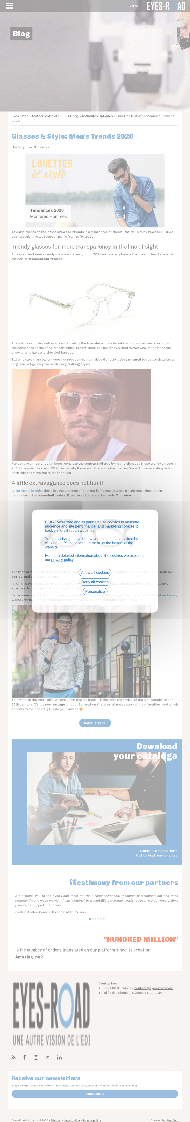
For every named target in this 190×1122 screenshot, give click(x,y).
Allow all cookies (95, 572)
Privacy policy (95, 600)
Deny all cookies (95, 582)
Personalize (95, 592)
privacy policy (62, 560)
